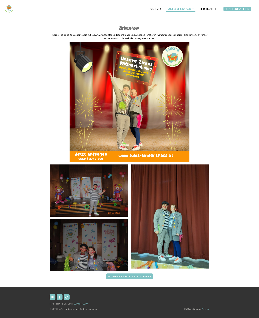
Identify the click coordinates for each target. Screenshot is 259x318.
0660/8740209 (81, 303)
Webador (205, 309)
